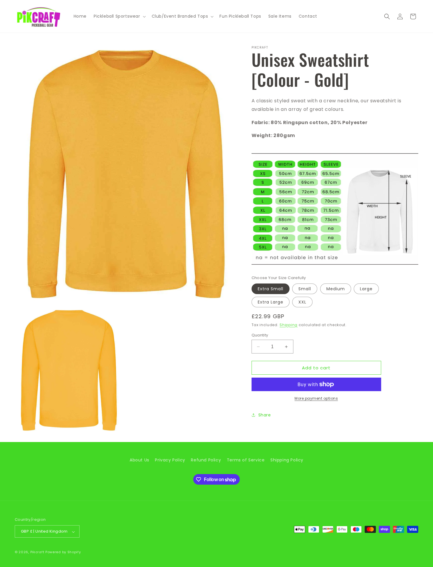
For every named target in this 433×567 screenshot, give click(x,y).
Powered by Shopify (63, 552)
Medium (335, 289)
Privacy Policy (170, 460)
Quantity (260, 335)
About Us (139, 460)
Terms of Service (246, 460)
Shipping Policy (286, 460)
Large (366, 289)
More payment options (316, 398)
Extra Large (270, 302)
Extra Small (270, 289)
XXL (302, 302)
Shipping (289, 324)
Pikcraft (37, 552)
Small (304, 289)
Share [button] (264, 415)
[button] (119, 16)
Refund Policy (206, 460)
